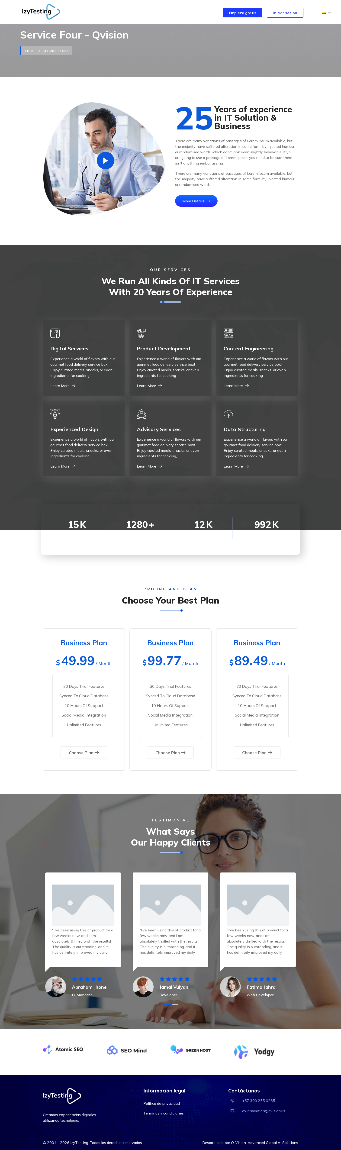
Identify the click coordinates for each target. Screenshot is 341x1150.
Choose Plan (81, 752)
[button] (326, 13)
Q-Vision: (239, 1142)
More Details (193, 201)
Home (30, 51)
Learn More (60, 385)
